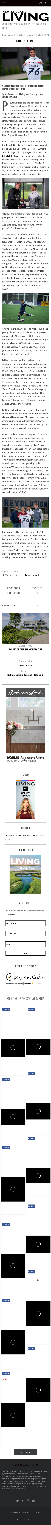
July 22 (30, 1193)
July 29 (4, 1135)
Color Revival (25, 663)
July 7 (46, 1259)
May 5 (21, 1360)
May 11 (30, 1335)
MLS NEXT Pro (10, 155)
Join (25, 953)
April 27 (30, 1412)
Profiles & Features (25, 35)
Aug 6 (46, 1125)
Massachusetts (13, 575)
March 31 (5, 1437)
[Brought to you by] (25, 978)
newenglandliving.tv (14, 1063)
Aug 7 (46, 1061)
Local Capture (7, 35)
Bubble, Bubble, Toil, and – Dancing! (25, 673)
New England (32, 575)
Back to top (23, 1519)
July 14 (4, 1211)
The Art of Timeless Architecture (25, 649)
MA (15, 35)
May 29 (4, 1288)
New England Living (16, 1059)
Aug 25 (4, 1066)
